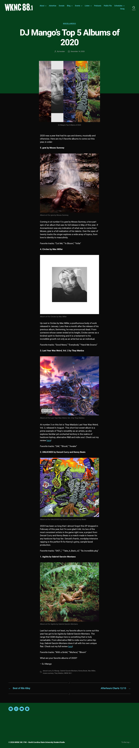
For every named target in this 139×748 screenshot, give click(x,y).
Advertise (52, 6)
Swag (122, 9)
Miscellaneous (69, 23)
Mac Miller (91, 671)
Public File (108, 6)
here (49, 440)
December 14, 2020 (77, 51)
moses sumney (48, 673)
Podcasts (97, 6)
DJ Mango (55, 671)
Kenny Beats (82, 671)
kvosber (62, 51)
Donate (61, 6)
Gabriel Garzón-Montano (69, 671)
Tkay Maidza (58, 673)
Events (77, 6)
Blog (68, 6)
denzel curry (47, 671)
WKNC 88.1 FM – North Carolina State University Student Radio (40, 742)
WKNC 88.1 (68, 673)
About (42, 6)
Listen (87, 6)
